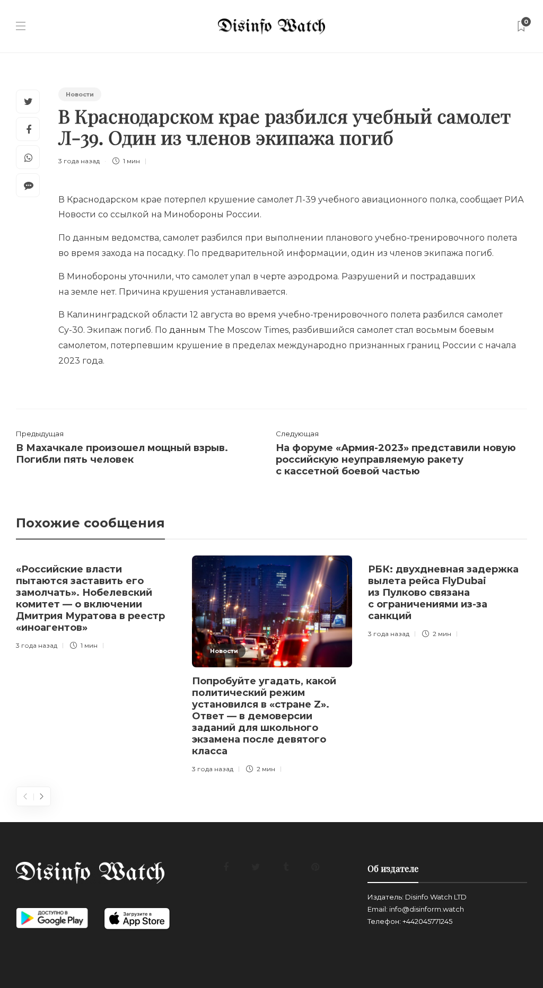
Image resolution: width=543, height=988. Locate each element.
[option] (96, 604)
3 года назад (79, 161)
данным (187, 330)
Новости (80, 94)
